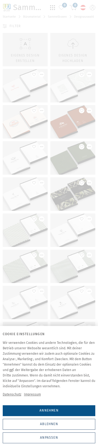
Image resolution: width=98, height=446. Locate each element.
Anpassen (49, 437)
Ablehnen (49, 424)
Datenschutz (12, 394)
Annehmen (49, 410)
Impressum (32, 394)
